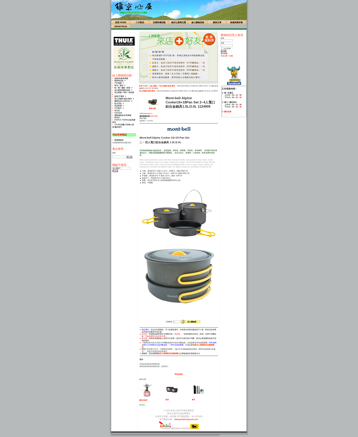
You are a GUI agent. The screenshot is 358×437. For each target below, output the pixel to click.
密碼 (222, 43)
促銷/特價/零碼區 (121, 78)
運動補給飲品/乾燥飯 (122, 115)
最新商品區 (119, 81)
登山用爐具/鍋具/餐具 (123, 99)
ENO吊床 (118, 113)
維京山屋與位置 (178, 22)
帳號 (222, 38)
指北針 (117, 117)
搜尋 (114, 153)
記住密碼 (227, 48)
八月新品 (140, 22)
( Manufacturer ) (146, 113)
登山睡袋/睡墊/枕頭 (122, 90)
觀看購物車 (119, 140)
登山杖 (117, 110)
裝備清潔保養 (236, 22)
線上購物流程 (198, 22)
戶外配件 (118, 108)
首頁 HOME (120, 22)
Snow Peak (120, 26)
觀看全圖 (152, 108)
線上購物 (153, 86)
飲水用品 (118, 103)
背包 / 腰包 (119, 85)
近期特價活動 (159, 22)
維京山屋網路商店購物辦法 (169, 353)
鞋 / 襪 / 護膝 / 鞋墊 (122, 88)
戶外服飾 (118, 83)
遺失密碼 (224, 54)
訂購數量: (169, 322)
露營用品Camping (122, 101)
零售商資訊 (179, 374)
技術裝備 (118, 106)
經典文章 (217, 22)
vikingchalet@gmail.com (186, 419)
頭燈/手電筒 (119, 96)
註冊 (231, 56)
